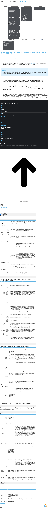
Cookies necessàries (4, 214)
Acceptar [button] (27, 201)
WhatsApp (3, 109)
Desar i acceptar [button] (2, 503)
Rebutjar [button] (21, 201)
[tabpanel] (18, 246)
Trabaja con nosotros (2, 145)
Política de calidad (25, 145)
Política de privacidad (8, 145)
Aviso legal (29, 145)
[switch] (0, 483)
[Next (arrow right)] (1, 506)
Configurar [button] (24, 201)
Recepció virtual (4, 105)
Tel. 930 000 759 (4, 122)
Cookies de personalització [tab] (3, 405)
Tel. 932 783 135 (4, 111)
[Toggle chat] (45, 506)
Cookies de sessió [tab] (2, 411)
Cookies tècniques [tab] (2, 482)
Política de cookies (13, 145)
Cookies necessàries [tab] (3, 213)
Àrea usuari (3, 113)
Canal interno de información (34, 145)
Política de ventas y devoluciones (19, 145)
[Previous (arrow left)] (0, 506)
